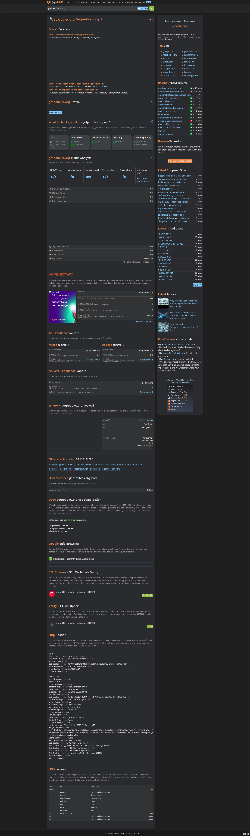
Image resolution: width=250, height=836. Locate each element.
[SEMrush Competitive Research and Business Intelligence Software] (61, 274)
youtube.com (190, 51)
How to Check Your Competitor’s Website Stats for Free (185, 327)
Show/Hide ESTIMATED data (176, 344)
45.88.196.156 (164, 263)
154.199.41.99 (164, 234)
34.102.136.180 (100, 86)
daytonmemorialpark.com (170, 118)
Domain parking (143, 137)
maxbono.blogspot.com (169, 88)
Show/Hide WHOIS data (174, 353)
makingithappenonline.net (61, 464)
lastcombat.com (101, 464)
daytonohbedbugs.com (169, 124)
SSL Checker (73, 572)
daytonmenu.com (166, 111)
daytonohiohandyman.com (170, 108)
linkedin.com (189, 65)
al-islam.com (65, 469)
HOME (69, 2)
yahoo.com (189, 68)
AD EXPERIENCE (112, 2)
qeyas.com (95, 469)
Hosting (118, 137)
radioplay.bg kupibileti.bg (171, 215)
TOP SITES (76, 2)
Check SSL (147, 595)
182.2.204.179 (164, 260)
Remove (167, 359)
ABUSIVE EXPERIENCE (126, 2)
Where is (71, 405)
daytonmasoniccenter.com (171, 91)
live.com (188, 72)
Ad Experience (64, 333)
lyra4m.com (163, 114)
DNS (57, 769)
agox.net (53, 469)
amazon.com (190, 58)
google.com (168, 51)
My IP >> (197, 285)
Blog (122, 833)
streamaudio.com (83, 464)
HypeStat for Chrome (182, 161)
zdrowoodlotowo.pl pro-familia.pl (175, 198)
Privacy (129, 833)
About (136, 833)
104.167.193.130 (165, 237)
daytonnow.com (165, 134)
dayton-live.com (166, 101)
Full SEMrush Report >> (143, 322)
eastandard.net (81, 469)
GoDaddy (120, 142)
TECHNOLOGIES (139, 2)
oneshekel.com (165, 104)
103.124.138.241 (165, 273)
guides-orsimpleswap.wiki (170, 121)
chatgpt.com (169, 68)
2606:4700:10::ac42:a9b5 (170, 244)
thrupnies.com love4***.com (172, 221)
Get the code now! (180, 382)
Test (151, 626)
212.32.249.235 (165, 240)
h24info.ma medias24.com (172, 182)
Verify (64, 606)
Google (64, 543)
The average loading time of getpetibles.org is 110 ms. (73, 483)
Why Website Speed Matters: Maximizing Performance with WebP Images (183, 304)
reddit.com (189, 62)
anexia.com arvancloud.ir (171, 192)
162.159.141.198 (165, 279)
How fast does (73, 478)
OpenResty (78, 145)
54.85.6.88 (163, 253)
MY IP (148, 2)
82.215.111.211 (164, 270)
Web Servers (78, 137)
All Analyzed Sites (111, 833)
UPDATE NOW (180, 26)
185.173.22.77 (164, 266)
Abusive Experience (67, 371)
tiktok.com (168, 62)
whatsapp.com (191, 75)
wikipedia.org (169, 72)
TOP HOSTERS (100, 2)
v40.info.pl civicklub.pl (169, 205)
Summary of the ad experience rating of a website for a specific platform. (81, 338)
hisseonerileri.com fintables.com (174, 176)
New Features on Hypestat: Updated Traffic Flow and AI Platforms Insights (183, 315)
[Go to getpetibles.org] (101, 19)
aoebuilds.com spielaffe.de (172, 211)
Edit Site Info (55, 112)
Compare (144, 8)
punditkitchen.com (111, 469)
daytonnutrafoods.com (169, 127)
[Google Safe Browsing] (50, 559)
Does (76, 499)
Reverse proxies (101, 137)
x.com (166, 58)
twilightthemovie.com (121, 464)
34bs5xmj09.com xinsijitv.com (173, 218)
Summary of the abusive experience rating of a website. (73, 376)
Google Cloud (59, 142)
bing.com (167, 65)
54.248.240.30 (165, 250)
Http (57, 635)
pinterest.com (169, 75)
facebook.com (170, 55)
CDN (53, 137)
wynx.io (161, 131)
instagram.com (191, 55)
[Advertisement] (101, 61)
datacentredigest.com (169, 98)
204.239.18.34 (164, 257)
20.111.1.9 (162, 247)
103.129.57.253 (165, 276)
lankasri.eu (138, 464)
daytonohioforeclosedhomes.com (174, 95)
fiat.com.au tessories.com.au (173, 202)
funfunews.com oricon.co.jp (172, 179)
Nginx (76, 142)
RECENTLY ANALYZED (88, 2)
